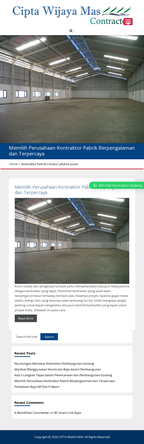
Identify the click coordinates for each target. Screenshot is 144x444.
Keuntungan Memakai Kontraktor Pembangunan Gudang (54, 363)
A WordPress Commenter (31, 413)
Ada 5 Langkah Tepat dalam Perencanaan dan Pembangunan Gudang (63, 375)
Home (13, 164)
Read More (25, 318)
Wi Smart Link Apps (67, 413)
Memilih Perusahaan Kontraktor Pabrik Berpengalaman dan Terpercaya (72, 189)
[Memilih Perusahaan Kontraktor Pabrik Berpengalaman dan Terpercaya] (72, 241)
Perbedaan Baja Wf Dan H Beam (36, 387)
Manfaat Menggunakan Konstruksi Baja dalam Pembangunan (57, 369)
